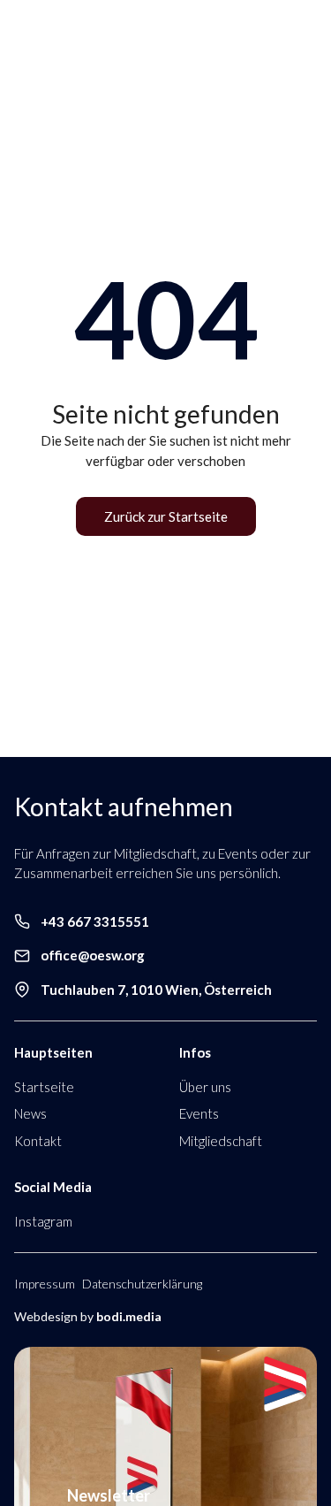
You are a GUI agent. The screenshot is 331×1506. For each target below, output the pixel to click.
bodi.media (129, 1316)
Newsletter (108, 1495)
